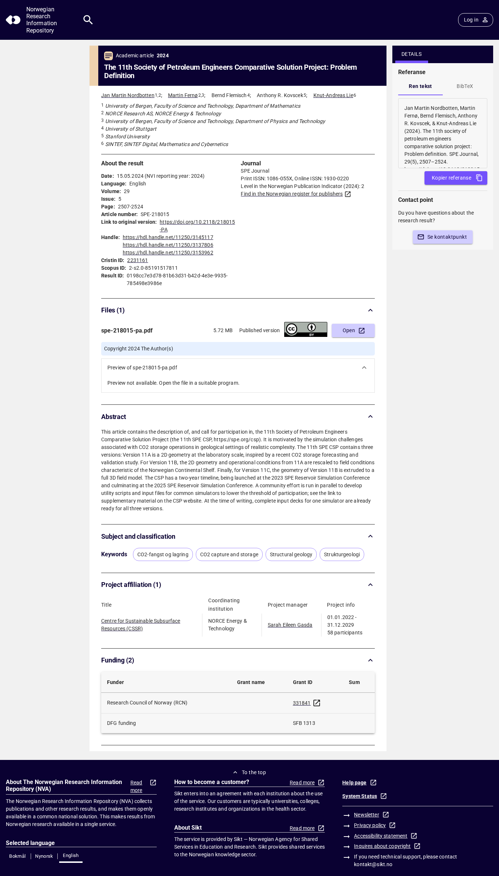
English (71, 855)
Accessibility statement (380, 836)
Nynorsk (44, 856)
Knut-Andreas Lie (333, 95)
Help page (354, 782)
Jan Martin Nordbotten (128, 95)
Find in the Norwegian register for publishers (292, 194)
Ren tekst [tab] (420, 86)
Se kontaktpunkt (447, 237)
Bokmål (17, 856)
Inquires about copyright (382, 846)
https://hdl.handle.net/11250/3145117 (168, 237)
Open (349, 330)
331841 (302, 703)
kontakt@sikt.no (373, 864)
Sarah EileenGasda (290, 625)
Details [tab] (411, 54)
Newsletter (366, 815)
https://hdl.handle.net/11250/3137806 (168, 245)
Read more (136, 786)
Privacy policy (370, 825)
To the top (254, 772)
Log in (471, 20)
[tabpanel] (442, 133)
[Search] (88, 20)
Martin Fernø (183, 95)
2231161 (137, 260)
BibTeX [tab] (465, 86)
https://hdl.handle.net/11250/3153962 (168, 253)
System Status (359, 796)
